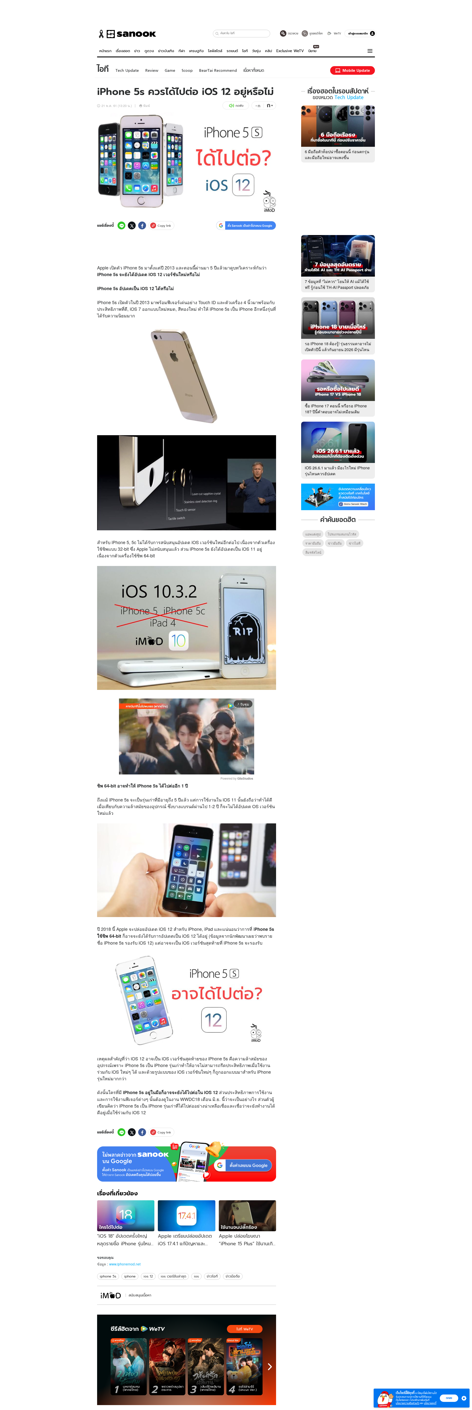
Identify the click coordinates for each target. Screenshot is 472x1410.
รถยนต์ (232, 51)
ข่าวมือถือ (233, 1276)
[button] (217, 33)
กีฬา (181, 51)
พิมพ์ (146, 105)
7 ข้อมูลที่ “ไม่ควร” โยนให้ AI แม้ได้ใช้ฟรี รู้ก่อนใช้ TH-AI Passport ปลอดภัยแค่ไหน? (337, 287)
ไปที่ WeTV (244, 1329)
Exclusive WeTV (290, 51)
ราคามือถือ (313, 543)
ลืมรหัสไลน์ (313, 552)
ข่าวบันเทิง (166, 51)
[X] (132, 225)
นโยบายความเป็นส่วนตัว (407, 1403)
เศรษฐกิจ (196, 51)
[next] (270, 1366)
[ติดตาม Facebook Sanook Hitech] (338, 496)
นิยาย (312, 51)
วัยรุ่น (256, 51)
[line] (121, 225)
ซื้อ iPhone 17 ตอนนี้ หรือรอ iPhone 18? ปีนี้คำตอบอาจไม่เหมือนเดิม (336, 409)
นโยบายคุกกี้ (430, 1403)
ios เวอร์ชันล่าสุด (173, 1276)
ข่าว (137, 51)
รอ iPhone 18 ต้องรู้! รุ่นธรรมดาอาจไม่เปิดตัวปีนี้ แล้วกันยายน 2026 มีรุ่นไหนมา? (338, 349)
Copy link (164, 225)
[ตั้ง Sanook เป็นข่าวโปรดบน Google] (186, 1162)
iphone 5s (108, 1276)
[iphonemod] (110, 1295)
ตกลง (449, 1397)
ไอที (245, 51)
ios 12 (148, 1276)
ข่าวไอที (212, 1276)
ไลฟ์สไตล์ (215, 51)
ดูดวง (149, 51)
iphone (130, 1276)
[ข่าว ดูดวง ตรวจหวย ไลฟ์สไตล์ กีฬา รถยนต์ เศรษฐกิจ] (126, 34)
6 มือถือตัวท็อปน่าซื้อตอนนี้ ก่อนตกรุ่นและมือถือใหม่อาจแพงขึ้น (337, 154)
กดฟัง (239, 106)
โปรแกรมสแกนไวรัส (342, 534)
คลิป (268, 51)
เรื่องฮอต (123, 51)
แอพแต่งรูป (313, 534)
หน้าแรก (105, 51)
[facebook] (142, 225)
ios (196, 1276)
